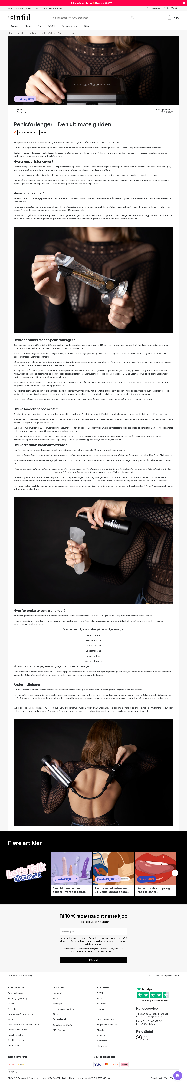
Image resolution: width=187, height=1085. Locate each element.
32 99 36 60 (172, 8)
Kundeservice (154, 8)
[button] (184, 3)
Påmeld (93, 960)
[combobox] (91, 17)
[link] (10, 33)
